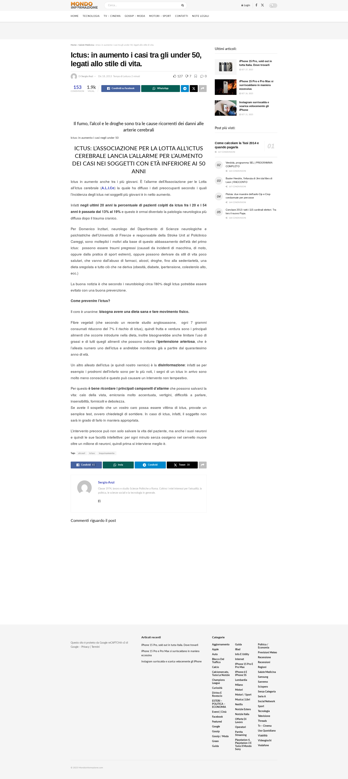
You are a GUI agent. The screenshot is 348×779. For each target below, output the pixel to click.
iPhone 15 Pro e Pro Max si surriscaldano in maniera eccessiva (256, 85)
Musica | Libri (242, 699)
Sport (261, 706)
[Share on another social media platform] (203, 88)
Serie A (262, 696)
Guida (215, 746)
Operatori (240, 727)
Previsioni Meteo (267, 652)
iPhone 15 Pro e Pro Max (244, 666)
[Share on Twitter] (194, 88)
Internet (239, 659)
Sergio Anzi (87, 76)
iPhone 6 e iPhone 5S (241, 674)
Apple (215, 649)
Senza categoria (267, 691)
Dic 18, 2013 (105, 76)
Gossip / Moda (220, 736)
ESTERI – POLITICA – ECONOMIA (219, 704)
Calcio (215, 667)
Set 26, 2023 (247, 94)
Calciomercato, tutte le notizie (221, 674)
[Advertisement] (174, 30)
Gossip (216, 731)
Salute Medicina (86, 45)
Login (246, 5)
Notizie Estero (243, 709)
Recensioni (264, 662)
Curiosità (217, 688)
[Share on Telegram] (185, 88)
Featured (217, 722)
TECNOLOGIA (91, 16)
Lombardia (241, 680)
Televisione (264, 716)
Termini (96, 647)
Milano (239, 685)
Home (75, 16)
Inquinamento (107, 453)
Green (215, 741)
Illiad (237, 649)
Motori (239, 690)
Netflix (239, 704)
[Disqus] (139, 570)
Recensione (264, 657)
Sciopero (263, 687)
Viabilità (262, 735)
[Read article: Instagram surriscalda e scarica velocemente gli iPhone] (226, 108)
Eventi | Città (219, 712)
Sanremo (263, 682)
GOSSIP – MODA (135, 16)
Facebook (217, 717)
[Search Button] (183, 5)
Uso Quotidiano (267, 731)
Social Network (266, 701)
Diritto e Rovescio (217, 694)
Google (216, 726)
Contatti (181, 16)
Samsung (263, 677)
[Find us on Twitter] (262, 5)
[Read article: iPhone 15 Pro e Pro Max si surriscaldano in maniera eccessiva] (226, 87)
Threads (262, 721)
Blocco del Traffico (218, 661)
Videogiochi (265, 740)
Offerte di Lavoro (240, 721)
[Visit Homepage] (84, 5)
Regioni (262, 667)
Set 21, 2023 (247, 115)
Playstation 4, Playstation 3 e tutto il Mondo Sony (243, 745)
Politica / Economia (263, 646)
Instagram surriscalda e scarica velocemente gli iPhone (254, 106)
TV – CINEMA (112, 16)
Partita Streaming (240, 733)
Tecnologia (264, 711)
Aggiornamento (220, 644)
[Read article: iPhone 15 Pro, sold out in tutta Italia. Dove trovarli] (226, 67)
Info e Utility (242, 654)
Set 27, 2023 (247, 70)
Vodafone (263, 745)
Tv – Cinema (265, 726)
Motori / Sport (243, 695)
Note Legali (200, 16)
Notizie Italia (242, 714)
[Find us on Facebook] (256, 5)
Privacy (85, 647)
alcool (81, 453)
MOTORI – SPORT (160, 16)
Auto (215, 654)
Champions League (218, 681)
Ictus (92, 453)
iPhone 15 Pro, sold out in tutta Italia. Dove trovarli (169, 645)
